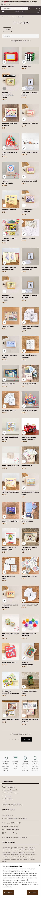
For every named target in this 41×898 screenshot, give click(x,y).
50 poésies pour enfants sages (30, 493)
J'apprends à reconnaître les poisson (8, 95)
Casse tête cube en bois (10, 466)
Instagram (7, 837)
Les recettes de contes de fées (10, 438)
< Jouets (7, 29)
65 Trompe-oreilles (8, 410)
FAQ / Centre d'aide (8, 787)
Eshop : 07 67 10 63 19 (11, 826)
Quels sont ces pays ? (29, 181)
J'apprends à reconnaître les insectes (8, 298)
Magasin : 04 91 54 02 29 (12, 823)
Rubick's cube (26, 66)
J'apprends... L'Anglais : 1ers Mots (30, 297)
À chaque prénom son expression (10, 606)
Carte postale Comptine (10, 720)
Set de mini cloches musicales (29, 635)
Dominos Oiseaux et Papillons (9, 239)
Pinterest (15, 837)
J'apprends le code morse (8, 577)
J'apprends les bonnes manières (10, 125)
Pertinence (21, 36)
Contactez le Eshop (11, 833)
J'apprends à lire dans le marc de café (30, 549)
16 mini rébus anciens (29, 576)
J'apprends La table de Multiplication (29, 268)
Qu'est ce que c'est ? (29, 384)
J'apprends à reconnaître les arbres (10, 692)
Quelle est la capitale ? (30, 605)
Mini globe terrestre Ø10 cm (10, 635)
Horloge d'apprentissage (7, 182)
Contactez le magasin (12, 830)
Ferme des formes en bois (9, 153)
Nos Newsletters (7, 799)
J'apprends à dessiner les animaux (29, 356)
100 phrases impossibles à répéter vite (30, 328)
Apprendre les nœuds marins (9, 356)
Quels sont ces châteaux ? (27, 211)
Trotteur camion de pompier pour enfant (29, 438)
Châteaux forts (8, 326)
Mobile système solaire (30, 152)
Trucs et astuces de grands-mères (9, 549)
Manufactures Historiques (10, 793)
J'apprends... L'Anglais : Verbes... (30, 94)
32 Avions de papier (28, 238)
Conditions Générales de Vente (12, 805)
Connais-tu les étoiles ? (10, 521)
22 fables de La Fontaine (30, 124)
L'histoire (5, 802)
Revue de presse (7, 796)
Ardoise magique (8, 66)
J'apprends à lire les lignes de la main (9, 268)
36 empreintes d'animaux (10, 492)
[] (4, 62)
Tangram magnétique (10, 662)
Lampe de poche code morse (29, 692)
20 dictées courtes (9, 210)
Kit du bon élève (27, 521)
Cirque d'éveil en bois (29, 410)
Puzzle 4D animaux (8, 384)
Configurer (8, 892)
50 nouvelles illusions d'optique (30, 721)
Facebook (24, 837)
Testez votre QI (27, 466)
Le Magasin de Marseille (10, 790)
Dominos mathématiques (27, 663)
